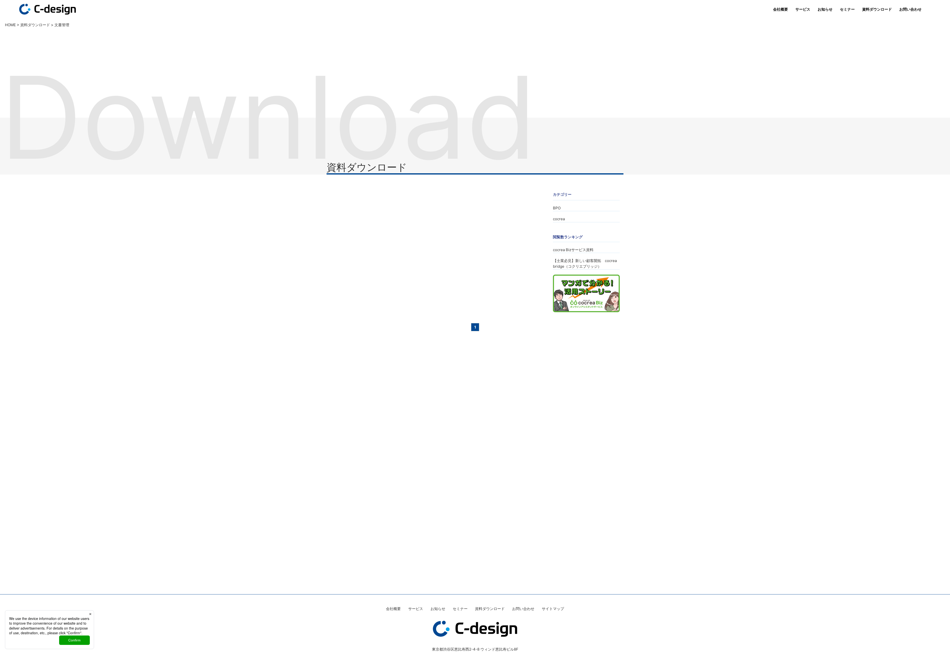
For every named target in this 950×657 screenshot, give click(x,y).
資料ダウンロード (877, 9)
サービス (802, 9)
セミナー (847, 9)
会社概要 (780, 9)
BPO (557, 208)
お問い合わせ (910, 9)
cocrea (559, 219)
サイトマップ (553, 608)
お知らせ (825, 9)
